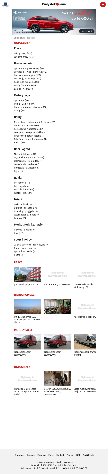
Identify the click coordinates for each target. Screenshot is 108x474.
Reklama (30, 455)
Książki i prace (21, 193)
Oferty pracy (20, 53)
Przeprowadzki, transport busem (86, 353)
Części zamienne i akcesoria (28, 107)
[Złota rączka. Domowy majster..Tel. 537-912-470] (87, 379)
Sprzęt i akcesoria (23, 251)
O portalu (19, 455)
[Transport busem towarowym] (27, 342)
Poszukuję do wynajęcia (26, 78)
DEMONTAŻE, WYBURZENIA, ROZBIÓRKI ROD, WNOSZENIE (57, 392)
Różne (17, 142)
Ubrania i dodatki (23, 229)
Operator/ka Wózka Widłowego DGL (84, 286)
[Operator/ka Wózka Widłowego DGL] (87, 274)
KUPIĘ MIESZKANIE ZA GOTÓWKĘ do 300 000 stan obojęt (27, 320)
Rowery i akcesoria (23, 248)
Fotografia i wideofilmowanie (29, 139)
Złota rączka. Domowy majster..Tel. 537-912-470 (86, 390)
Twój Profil (88, 455)
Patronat (41, 455)
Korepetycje (20, 182)
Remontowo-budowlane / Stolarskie (32, 122)
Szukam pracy (21, 56)
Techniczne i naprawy (25, 125)
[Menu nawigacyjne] (103, 4)
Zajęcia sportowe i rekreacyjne (29, 244)
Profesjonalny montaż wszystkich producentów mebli (26, 392)
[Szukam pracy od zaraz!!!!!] (57, 274)
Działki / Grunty (22, 88)
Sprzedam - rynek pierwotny (28, 71)
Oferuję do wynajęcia (24, 75)
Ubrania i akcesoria (24, 208)
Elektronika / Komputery (26, 161)
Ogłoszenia (31, 38)
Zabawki (18, 218)
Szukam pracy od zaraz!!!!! (57, 284)
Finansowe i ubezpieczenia (27, 135)
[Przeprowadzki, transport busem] (87, 342)
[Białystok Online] (54, 4)
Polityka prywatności (45, 462)
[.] (57, 306)
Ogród (17, 171)
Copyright (35, 465)
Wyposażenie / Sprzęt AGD (27, 157)
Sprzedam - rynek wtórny (27, 68)
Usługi (17, 110)
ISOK (78, 455)
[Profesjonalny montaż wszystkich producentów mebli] (27, 379)
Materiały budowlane (25, 164)
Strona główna (19, 38)
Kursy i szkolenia (22, 189)
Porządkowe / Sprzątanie (27, 129)
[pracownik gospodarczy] (27, 274)
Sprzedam (19, 100)
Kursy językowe (21, 186)
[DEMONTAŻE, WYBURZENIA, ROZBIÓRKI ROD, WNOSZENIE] (57, 379)
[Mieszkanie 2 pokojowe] (87, 306)
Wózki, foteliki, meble (25, 214)
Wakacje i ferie (21, 204)
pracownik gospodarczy (26, 284)
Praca (51, 455)
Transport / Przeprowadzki (27, 132)
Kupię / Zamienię (23, 85)
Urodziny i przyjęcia (24, 211)
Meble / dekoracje (23, 154)
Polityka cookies (65, 462)
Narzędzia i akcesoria (25, 167)
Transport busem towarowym (22, 353)
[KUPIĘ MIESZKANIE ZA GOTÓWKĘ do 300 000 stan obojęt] (27, 306)
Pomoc (70, 455)
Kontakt (60, 455)
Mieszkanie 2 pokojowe (85, 317)
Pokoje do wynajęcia (24, 82)
